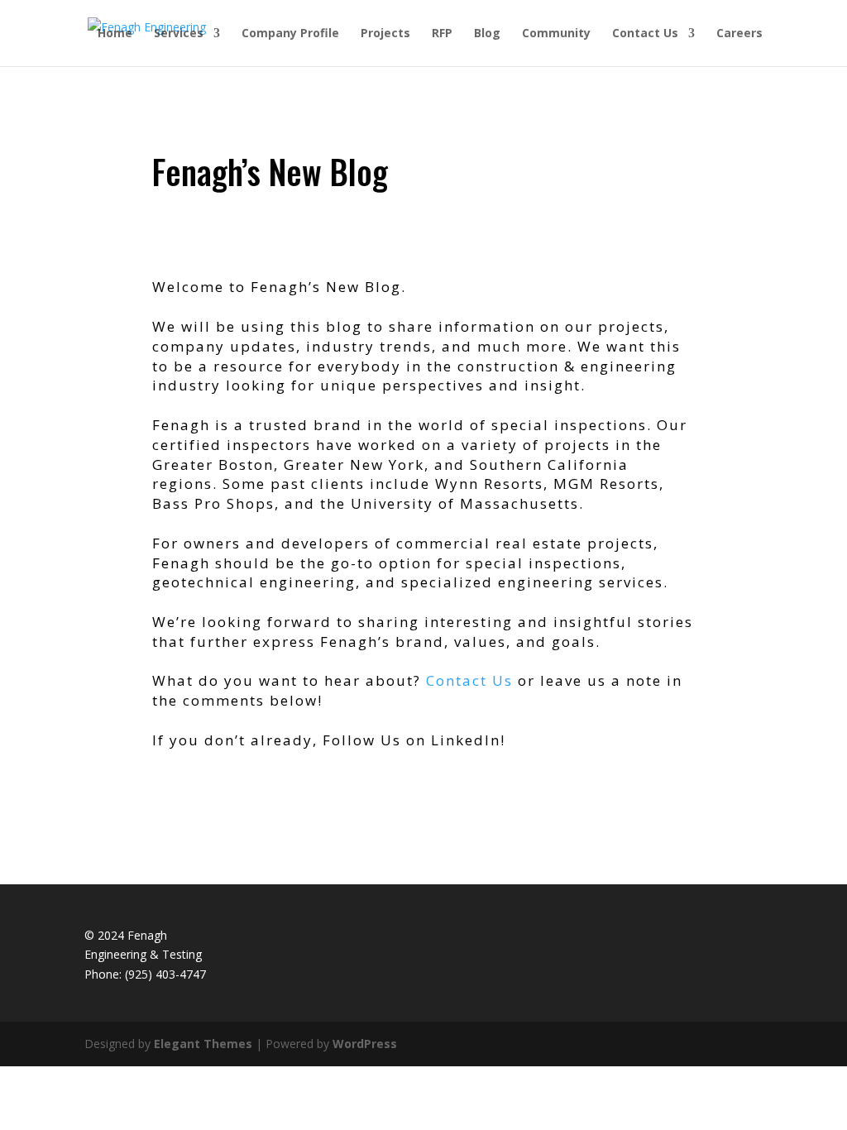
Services (178, 34)
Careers (739, 34)
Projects (385, 34)
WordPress (365, 1043)
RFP (442, 34)
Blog (487, 34)
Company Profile (290, 34)
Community (556, 34)
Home (115, 34)
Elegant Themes (203, 1043)
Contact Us (645, 34)
